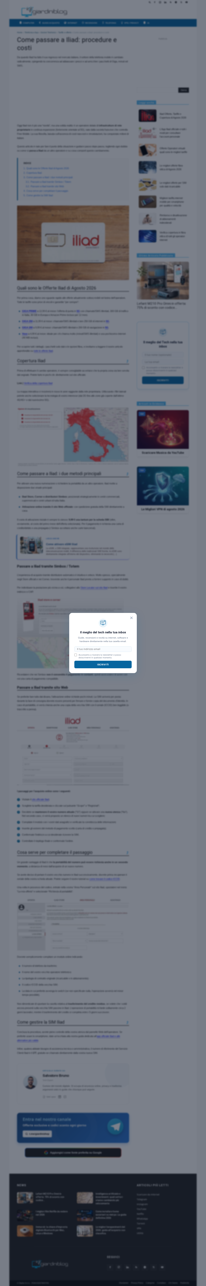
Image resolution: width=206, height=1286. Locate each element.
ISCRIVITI (103, 664)
